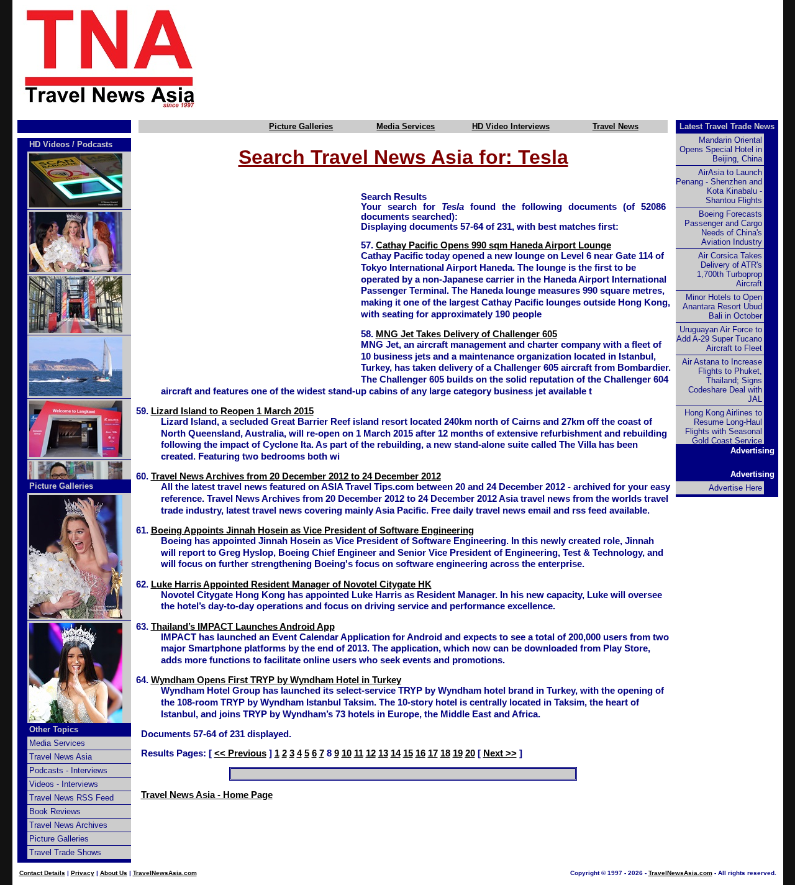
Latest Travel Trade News (727, 126)
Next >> (500, 753)
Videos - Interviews (63, 784)
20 (470, 753)
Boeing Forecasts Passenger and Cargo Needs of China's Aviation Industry (723, 228)
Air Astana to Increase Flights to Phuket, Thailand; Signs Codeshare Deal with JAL (722, 380)
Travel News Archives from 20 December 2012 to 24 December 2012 (296, 476)
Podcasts (94, 144)
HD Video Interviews (511, 126)
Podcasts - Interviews (68, 770)
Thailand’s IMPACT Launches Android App (243, 627)
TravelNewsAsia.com (165, 872)
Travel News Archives (68, 825)
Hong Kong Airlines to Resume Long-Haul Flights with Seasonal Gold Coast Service (723, 426)
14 (396, 753)
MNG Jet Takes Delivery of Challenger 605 (466, 334)
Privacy (82, 872)
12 (371, 753)
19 (458, 753)
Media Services (405, 126)
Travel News (615, 126)
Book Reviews (55, 811)
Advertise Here (735, 487)
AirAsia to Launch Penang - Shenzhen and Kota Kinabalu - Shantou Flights (719, 186)
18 (445, 753)
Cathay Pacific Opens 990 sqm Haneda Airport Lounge (493, 245)
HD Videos (49, 144)
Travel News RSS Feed (71, 797)
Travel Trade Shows (65, 852)
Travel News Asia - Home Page (207, 795)
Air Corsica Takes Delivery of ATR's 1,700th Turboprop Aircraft (729, 269)
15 (408, 753)
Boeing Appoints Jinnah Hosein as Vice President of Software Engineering (312, 530)
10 (347, 753)
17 (433, 753)
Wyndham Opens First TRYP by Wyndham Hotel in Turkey (276, 680)
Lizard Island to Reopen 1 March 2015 (232, 411)
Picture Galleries (301, 126)
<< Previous (240, 753)
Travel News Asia (60, 756)
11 (358, 753)
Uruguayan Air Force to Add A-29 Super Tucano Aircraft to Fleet (719, 339)
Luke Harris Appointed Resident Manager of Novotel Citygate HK (291, 584)
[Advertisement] (510, 58)
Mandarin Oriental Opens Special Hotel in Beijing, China (720, 149)
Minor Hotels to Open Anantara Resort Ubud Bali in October (722, 306)
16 (420, 753)
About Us (113, 872)
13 (383, 753)
